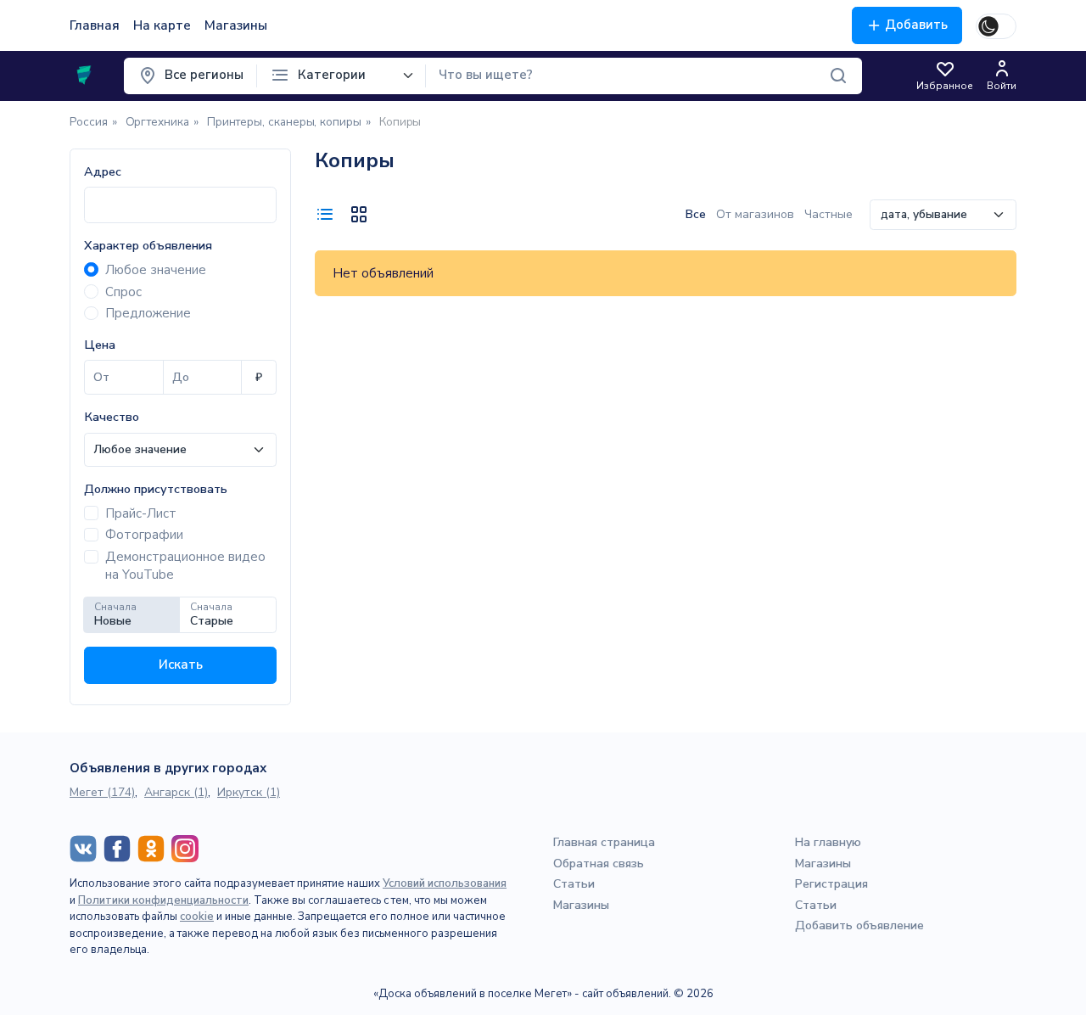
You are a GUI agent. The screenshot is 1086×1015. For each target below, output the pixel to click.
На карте (162, 25)
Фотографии (144, 534)
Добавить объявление (859, 925)
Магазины (235, 25)
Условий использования (445, 883)
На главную (828, 842)
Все (697, 214)
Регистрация (831, 884)
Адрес (102, 172)
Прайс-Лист (140, 513)
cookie (197, 916)
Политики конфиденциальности (163, 900)
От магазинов (757, 214)
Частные (828, 214)
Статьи (574, 884)
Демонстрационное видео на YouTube (185, 565)
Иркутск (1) (248, 792)
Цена (99, 345)
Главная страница (604, 842)
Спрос (123, 291)
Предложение (148, 313)
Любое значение (155, 269)
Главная (95, 25)
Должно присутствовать (155, 489)
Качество (111, 417)
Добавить (916, 24)
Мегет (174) (102, 792)
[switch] (996, 26)
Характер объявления (148, 246)
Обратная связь (598, 863)
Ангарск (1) (176, 792)
